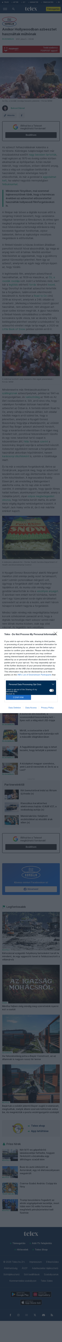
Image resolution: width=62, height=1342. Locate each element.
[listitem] (30, 684)
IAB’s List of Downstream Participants (34, 675)
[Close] (56, 634)
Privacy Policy (47, 707)
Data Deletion (15, 707)
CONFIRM (18, 697)
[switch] (51, 690)
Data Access (31, 707)
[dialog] (31, 671)
